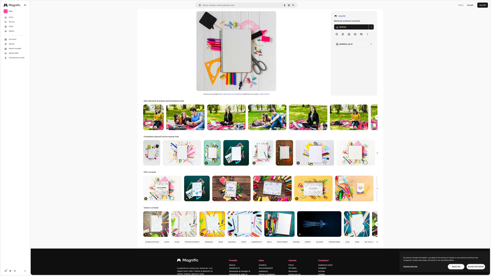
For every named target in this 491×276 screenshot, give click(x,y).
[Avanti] (377, 117)
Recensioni (292, 271)
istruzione (319, 242)
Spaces (232, 265)
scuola (177, 242)
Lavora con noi (294, 274)
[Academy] (10, 271)
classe (220, 242)
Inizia (261, 260)
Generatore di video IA (238, 274)
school (166, 242)
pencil (269, 242)
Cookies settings (410, 266)
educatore (232, 242)
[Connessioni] (6, 271)
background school (152, 242)
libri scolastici (370, 242)
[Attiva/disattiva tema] (15, 271)
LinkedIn (321, 274)
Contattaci (323, 260)
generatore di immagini (232, 94)
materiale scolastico (192, 242)
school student (282, 242)
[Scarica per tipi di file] (371, 27)
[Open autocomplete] (198, 5)
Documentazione (266, 268)
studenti (308, 242)
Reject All (456, 267)
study (347, 242)
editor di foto (264, 94)
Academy (263, 265)
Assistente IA (234, 268)
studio (357, 242)
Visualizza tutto (177, 101)
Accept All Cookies (476, 267)
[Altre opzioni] (367, 34)
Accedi (470, 5)
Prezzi (460, 5)
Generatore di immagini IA (239, 271)
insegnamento (256, 242)
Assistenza (263, 271)
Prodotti (233, 260)
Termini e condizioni (267, 274)
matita (243, 242)
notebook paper (334, 242)
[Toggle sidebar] (25, 5)
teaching (296, 242)
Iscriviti (482, 5)
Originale (213, 16)
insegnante (209, 242)
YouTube (321, 271)
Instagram (322, 268)
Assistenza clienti (325, 265)
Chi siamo (292, 268)
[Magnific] (187, 261)
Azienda (292, 260)
